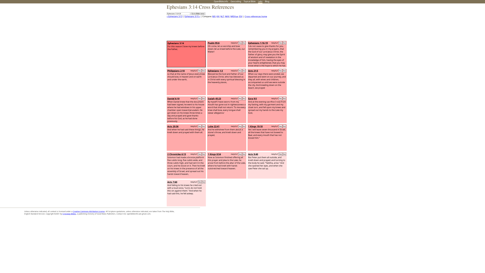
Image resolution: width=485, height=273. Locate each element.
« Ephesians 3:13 (174, 16)
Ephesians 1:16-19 (258, 42)
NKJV (227, 16)
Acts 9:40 (253, 154)
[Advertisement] (459, 23)
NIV (213, 16)
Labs (260, 1)
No (244, 43)
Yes (240, 43)
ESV (241, 16)
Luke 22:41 (214, 126)
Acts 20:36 (172, 126)
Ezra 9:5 (252, 98)
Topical (250, 1)
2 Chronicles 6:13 (176, 154)
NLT (222, 16)
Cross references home (256, 16)
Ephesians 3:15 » (192, 16)
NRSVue (234, 16)
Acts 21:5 (253, 70)
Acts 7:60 (172, 182)
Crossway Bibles (69, 214)
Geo (236, 1)
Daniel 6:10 (173, 98)
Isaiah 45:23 (214, 98)
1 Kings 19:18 (255, 126)
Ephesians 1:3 (215, 70)
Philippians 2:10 (176, 70)
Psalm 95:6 (214, 42)
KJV (217, 16)
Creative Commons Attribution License (89, 211)
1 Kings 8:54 (214, 154)
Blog (267, 1)
